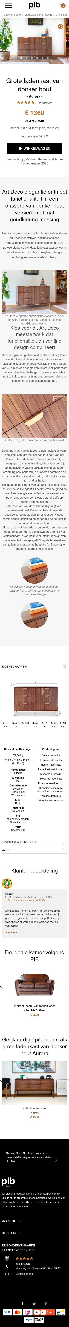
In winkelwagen (34, 148)
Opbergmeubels (13, 14)
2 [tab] (26, 58)
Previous (2, 41)
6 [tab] (48, 58)
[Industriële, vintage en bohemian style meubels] (34, 5)
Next (66, 41)
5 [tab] (42, 58)
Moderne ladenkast (51, 778)
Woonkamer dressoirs (51, 800)
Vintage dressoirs (51, 795)
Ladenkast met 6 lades (51, 769)
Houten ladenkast (51, 764)
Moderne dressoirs (50, 774)
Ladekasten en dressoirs (38, 14)
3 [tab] (32, 58)
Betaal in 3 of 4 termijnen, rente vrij (34, 127)
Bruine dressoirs (51, 755)
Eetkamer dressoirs (51, 760)
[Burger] (8, 5)
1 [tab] (21, 58)
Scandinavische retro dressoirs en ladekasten (51, 789)
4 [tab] (37, 58)
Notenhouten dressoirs (51, 783)
